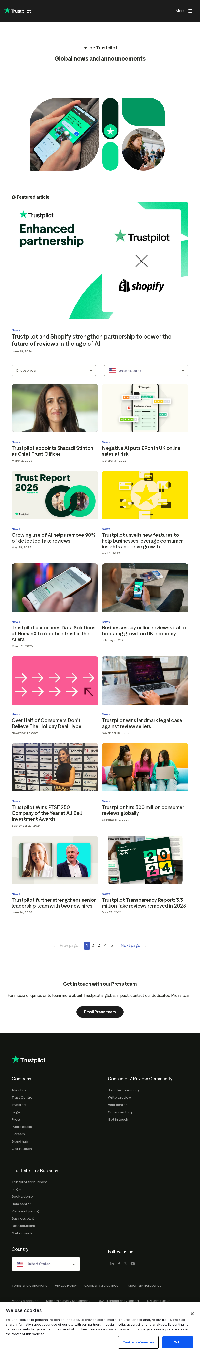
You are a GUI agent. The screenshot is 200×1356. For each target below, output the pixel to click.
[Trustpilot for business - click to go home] (17, 11)
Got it (178, 1342)
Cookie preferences (138, 1342)
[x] (125, 1264)
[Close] (192, 1313)
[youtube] (132, 1264)
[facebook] (119, 1264)
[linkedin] (112, 1264)
